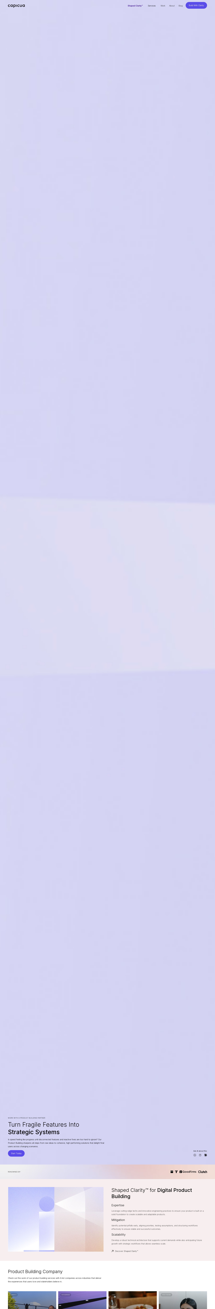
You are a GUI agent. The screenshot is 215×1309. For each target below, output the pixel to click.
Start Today (16, 1153)
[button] (152, 5)
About (172, 5)
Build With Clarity (196, 5)
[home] (16, 6)
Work (163, 5)
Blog (181, 5)
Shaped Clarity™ (135, 5)
